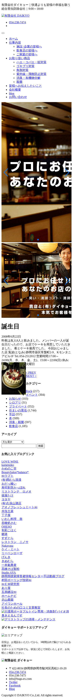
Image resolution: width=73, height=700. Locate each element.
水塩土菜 (7, 511)
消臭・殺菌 (16, 422)
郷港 (4, 534)
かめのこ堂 (8, 468)
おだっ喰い (8, 483)
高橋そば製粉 (10, 568)
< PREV (31, 372)
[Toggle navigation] (2, 33)
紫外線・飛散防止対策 (31, 74)
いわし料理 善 (11, 519)
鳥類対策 (22, 70)
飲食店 (13, 426)
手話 (12, 414)
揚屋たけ (7, 495)
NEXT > (31, 376)
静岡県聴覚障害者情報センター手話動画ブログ (32, 576)
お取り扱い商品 (19, 58)
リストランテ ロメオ (16, 491)
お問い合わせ (18, 97)
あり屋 (5, 588)
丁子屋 (5, 515)
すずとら (7, 538)
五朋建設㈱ (8, 591)
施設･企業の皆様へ (29, 46)
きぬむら (7, 561)
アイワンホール (11, 603)
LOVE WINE (9, 461)
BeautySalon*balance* (15, 472)
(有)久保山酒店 (11, 503)
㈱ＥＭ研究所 (10, 584)
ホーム (13, 38)
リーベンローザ (11, 553)
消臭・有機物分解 (28, 77)
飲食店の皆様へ (26, 50)
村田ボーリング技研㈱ (16, 580)
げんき (5, 557)
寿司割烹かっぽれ (13, 487)
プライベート (18, 406)
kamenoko (7, 465)
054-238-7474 (17, 22)
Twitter (13, 682)
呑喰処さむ (8, 522)
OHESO (6, 526)
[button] (5, 172)
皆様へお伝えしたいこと (25, 85)
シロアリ (15, 402)
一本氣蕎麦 (8, 565)
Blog (12, 688)
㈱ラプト (7, 475)
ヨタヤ (5, 499)
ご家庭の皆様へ (26, 54)
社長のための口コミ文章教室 (20, 607)
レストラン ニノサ (14, 542)
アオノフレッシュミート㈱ (19, 507)
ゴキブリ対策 (25, 66)
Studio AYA (8, 572)
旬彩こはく (8, 530)
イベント (32, 394)
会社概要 (15, 89)
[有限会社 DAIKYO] (15, 15)
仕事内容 (15, 42)
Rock (29, 391)
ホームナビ (8, 595)
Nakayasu (7, 545)
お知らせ (15, 398)
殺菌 (19, 81)
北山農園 (7, 599)
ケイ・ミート (10, 549)
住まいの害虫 (18, 410)
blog (11, 93)
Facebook (15, 685)
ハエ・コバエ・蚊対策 (31, 62)
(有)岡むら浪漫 (11, 479)
